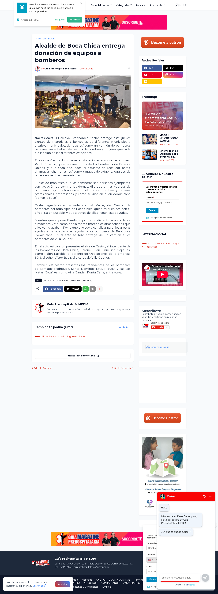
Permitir (75, 19)
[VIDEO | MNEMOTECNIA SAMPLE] (149, 139)
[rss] (152, 81)
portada (87, 280)
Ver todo (123, 327)
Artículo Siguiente (122, 368)
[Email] (93, 289)
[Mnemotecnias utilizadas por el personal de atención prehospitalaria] (149, 154)
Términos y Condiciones (85, 586)
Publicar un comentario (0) (83, 355)
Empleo (106, 586)
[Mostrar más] (100, 289)
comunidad (62, 280)
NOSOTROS (90, 583)
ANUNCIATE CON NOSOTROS (113, 579)
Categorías (122, 5)
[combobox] (152, 559)
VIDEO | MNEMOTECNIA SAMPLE (169, 138)
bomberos (48, 39)
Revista (140, 5)
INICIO (76, 583)
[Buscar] (183, 5)
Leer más (37, 585)
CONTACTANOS (110, 583)
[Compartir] (128, 69)
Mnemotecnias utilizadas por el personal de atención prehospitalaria (169, 153)
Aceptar (62, 584)
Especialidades (100, 5)
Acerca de (156, 5)
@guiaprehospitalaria (157, 347)
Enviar (152, 210)
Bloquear (60, 19)
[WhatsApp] (86, 289)
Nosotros (87, 579)
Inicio (38, 39)
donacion (75, 280)
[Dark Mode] (178, 5)
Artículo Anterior (43, 368)
